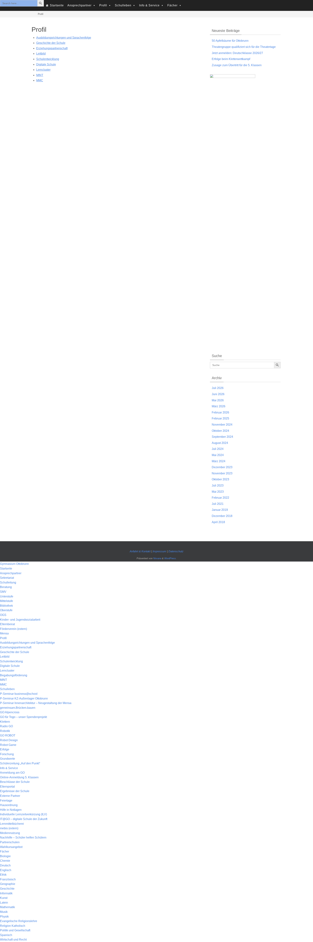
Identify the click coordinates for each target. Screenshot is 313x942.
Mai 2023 (218, 491)
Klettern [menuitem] (5, 721)
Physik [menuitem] (4, 916)
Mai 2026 (218, 400)
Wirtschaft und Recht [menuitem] (13, 939)
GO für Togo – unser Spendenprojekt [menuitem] (23, 717)
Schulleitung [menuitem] (8, 582)
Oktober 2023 (220, 479)
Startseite (57, 5)
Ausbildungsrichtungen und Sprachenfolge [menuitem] (27, 642)
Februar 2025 (220, 418)
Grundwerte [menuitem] (7, 758)
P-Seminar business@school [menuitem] (18, 693)
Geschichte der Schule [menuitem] (14, 652)
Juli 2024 (218, 448)
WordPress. (170, 558)
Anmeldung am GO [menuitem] (12, 772)
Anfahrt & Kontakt (140, 551)
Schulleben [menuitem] (7, 689)
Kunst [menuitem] (3, 897)
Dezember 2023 (222, 467)
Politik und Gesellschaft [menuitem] (15, 930)
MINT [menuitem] (3, 679)
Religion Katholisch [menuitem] (12, 925)
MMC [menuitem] (3, 684)
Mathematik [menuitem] (7, 907)
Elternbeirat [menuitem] (7, 624)
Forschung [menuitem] (7, 754)
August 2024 (220, 442)
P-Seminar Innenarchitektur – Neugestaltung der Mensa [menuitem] (35, 703)
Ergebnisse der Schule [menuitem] (14, 791)
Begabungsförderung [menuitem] (13, 675)
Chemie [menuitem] (5, 860)
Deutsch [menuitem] (5, 865)
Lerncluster (43, 69)
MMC (39, 80)
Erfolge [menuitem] (4, 749)
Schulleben (123, 5)
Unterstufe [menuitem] (6, 596)
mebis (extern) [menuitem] (9, 828)
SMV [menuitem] (3, 591)
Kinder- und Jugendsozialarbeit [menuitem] (20, 619)
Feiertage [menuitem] (6, 800)
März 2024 (218, 461)
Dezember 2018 (222, 515)
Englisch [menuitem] (5, 870)
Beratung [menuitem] (6, 587)
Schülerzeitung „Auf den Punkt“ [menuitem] (20, 763)
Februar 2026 (220, 412)
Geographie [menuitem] (7, 883)
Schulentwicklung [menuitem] (11, 661)
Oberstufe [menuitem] (6, 610)
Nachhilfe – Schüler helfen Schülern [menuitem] (23, 837)
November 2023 (222, 473)
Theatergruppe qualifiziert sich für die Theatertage (244, 46)
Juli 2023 (218, 485)
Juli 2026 (218, 388)
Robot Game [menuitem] (8, 744)
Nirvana (157, 558)
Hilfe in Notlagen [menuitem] (11, 809)
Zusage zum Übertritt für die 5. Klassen (237, 65)
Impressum (160, 551)
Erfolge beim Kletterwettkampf (231, 59)
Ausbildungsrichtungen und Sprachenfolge (63, 37)
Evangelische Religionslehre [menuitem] (18, 921)
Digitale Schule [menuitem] (10, 665)
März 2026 (218, 406)
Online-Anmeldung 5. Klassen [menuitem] (19, 777)
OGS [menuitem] (3, 614)
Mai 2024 (218, 455)
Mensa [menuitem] (4, 633)
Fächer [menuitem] (4, 851)
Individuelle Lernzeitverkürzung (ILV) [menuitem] (23, 814)
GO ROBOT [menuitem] (7, 735)
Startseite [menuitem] (6, 568)
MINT (39, 75)
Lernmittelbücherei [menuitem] (12, 823)
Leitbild (41, 53)
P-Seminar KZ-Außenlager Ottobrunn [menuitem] (24, 698)
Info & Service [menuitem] (9, 768)
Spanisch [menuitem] (6, 935)
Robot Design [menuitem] (9, 740)
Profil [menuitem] (3, 638)
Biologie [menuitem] (5, 856)
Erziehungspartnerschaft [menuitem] (15, 647)
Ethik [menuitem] (3, 874)
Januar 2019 (220, 509)
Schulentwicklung (47, 59)
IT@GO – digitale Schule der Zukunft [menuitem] (23, 819)
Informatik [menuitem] (6, 893)
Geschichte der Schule (50, 42)
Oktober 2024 (220, 430)
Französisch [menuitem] (8, 879)
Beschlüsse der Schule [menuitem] (15, 781)
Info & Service (149, 5)
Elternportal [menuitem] (7, 786)
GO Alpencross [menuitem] (9, 712)
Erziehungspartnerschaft (52, 48)
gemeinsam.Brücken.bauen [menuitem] (17, 707)
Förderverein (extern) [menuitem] (13, 628)
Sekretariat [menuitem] (7, 577)
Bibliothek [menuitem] (6, 605)
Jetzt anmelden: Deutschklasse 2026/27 (237, 53)
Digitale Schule (46, 64)
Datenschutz (175, 551)
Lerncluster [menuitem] (7, 670)
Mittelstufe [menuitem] (6, 601)
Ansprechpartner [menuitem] (10, 573)
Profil (103, 5)
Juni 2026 (218, 394)
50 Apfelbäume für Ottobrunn (230, 40)
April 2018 (218, 522)
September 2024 (222, 436)
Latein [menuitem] (4, 902)
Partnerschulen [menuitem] (10, 842)
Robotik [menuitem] (5, 730)
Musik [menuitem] (4, 911)
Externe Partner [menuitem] (10, 795)
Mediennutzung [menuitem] (10, 833)
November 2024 (222, 424)
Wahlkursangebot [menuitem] (11, 846)
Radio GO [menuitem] (6, 726)
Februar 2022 (220, 497)
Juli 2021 (218, 503)
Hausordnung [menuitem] (9, 805)
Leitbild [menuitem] (4, 656)
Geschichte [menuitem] (7, 888)
